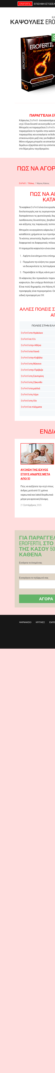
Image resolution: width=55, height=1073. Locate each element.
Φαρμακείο (25, 622)
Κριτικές (40, 622)
